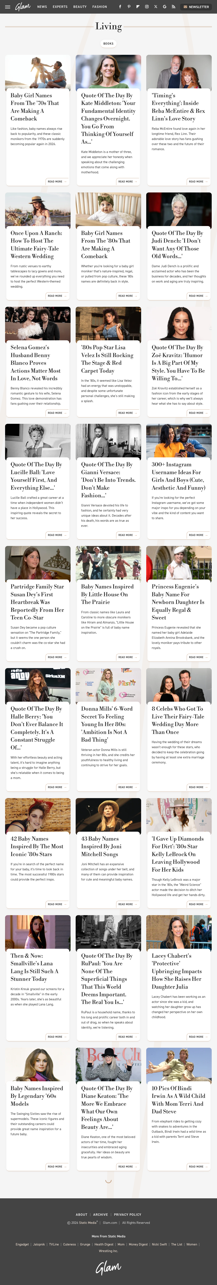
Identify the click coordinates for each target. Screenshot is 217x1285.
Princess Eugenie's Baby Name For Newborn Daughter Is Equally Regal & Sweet (178, 602)
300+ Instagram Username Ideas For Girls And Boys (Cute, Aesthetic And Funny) (179, 476)
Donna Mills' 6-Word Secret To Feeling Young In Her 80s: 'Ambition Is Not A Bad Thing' (107, 724)
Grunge (85, 1244)
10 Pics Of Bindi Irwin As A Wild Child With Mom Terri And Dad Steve (178, 1100)
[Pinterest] (129, 8)
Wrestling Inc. (108, 1251)
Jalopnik (39, 1244)
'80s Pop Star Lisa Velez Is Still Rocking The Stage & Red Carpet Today (107, 359)
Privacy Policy (127, 1214)
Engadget (22, 1244)
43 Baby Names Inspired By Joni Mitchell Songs (101, 846)
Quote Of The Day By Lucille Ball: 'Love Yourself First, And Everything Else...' (36, 476)
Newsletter (199, 7)
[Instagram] (147, 8)
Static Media (87, 1222)
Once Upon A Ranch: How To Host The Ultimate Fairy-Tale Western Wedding (36, 245)
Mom (121, 1244)
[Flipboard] (138, 8)
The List (176, 1244)
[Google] (164, 8)
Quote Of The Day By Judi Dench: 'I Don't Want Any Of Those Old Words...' (177, 245)
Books (108, 44)
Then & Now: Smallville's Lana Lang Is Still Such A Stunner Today (34, 967)
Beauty (80, 6)
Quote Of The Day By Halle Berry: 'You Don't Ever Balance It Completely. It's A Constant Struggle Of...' (37, 728)
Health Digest (104, 1244)
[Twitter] (155, 8)
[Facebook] (120, 8)
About (81, 1214)
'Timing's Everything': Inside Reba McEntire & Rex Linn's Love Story (178, 107)
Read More (55, 181)
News (42, 6)
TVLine (54, 1244)
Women (191, 1244)
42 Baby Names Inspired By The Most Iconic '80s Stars (37, 846)
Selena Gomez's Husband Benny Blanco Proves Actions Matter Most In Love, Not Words (36, 363)
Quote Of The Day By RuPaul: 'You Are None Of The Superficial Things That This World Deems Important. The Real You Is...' (107, 979)
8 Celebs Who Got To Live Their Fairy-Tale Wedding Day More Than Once (178, 720)
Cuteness (69, 1244)
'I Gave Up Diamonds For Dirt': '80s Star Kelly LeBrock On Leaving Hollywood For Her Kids (178, 854)
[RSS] (173, 8)
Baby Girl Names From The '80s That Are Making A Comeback (105, 245)
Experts (60, 6)
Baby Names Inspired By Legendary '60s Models (37, 1096)
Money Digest (138, 1244)
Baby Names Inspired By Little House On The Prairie (107, 594)
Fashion (99, 6)
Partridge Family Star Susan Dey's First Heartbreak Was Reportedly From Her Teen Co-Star (37, 602)
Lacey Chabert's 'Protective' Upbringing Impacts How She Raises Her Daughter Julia (177, 971)
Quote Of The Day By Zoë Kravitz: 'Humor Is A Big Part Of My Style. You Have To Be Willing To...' (178, 363)
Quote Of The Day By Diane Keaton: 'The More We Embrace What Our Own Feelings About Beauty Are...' (107, 1108)
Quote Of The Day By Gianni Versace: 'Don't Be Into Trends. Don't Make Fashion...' (108, 480)
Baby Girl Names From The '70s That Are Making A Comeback (35, 107)
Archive (100, 1214)
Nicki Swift (159, 1244)
